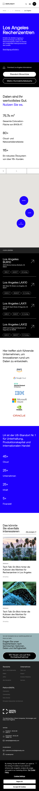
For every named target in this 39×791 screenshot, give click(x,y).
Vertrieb (5, 727)
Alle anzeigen (30, 532)
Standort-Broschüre (19, 74)
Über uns (23, 670)
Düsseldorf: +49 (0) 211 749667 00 (12, 736)
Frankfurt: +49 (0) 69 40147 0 (11, 731)
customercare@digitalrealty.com (14, 750)
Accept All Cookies (19, 787)
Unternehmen (25, 667)
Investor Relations (25, 677)
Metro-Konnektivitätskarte (19, 81)
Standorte (6, 667)
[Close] (36, 763)
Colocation (6, 691)
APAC (4, 677)
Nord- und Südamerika (9, 670)
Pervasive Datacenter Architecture (13, 701)
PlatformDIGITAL (9, 688)
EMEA (4, 673)
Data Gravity (6, 698)
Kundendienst (7, 747)
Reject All (19, 781)
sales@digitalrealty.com (12, 740)
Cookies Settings (19, 776)
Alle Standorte (7, 680)
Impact (22, 673)
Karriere (22, 680)
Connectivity (6, 694)
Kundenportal (9, 754)
